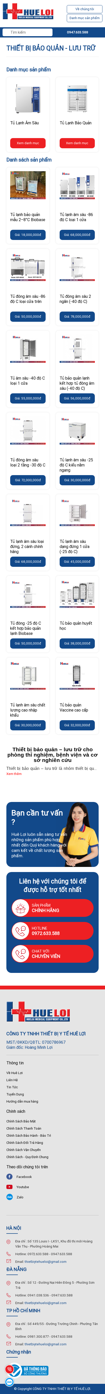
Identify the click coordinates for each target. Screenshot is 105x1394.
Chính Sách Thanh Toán (23, 1128)
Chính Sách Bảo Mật (21, 1121)
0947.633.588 (77, 32)
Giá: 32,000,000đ (77, 725)
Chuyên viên (46, 956)
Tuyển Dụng (15, 1094)
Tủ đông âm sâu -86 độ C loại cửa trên (27, 299)
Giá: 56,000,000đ (77, 398)
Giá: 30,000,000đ (77, 480)
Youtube (23, 1187)
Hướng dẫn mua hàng (22, 1101)
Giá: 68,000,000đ (77, 235)
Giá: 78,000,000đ (77, 316)
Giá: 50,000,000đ (28, 316)
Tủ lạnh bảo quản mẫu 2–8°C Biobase (27, 217)
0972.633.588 (46, 933)
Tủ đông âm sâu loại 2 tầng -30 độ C (27, 462)
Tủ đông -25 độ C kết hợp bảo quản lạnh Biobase (25, 628)
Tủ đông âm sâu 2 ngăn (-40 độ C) (75, 299)
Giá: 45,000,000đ (77, 561)
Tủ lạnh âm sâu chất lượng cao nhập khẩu (27, 710)
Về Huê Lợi (14, 1073)
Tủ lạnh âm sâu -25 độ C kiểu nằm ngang (76, 465)
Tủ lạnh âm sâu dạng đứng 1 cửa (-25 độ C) (74, 546)
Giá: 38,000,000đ (77, 643)
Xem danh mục (28, 143)
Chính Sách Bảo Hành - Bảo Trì (28, 1135)
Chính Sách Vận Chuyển (23, 1150)
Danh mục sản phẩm (85, 18)
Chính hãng (45, 910)
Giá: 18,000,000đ (28, 235)
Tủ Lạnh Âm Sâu (24, 122)
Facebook (24, 1177)
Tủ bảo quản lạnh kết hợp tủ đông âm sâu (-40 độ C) (77, 383)
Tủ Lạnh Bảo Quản (75, 122)
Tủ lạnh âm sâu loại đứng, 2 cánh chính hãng (27, 546)
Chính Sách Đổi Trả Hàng (24, 1143)
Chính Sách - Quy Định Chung (27, 1157)
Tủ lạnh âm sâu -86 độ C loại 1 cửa (76, 217)
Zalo (20, 1197)
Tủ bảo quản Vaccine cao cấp (74, 707)
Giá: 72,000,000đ (28, 480)
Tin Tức (12, 1087)
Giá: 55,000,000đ (28, 398)
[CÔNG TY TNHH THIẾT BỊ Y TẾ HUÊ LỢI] (28, 13)
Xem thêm (14, 774)
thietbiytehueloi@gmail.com (46, 1261)
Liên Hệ (12, 1080)
